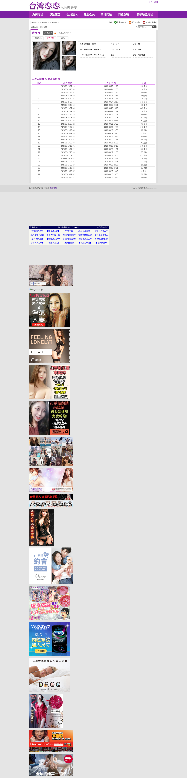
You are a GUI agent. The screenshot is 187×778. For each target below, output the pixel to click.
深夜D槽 (142, 188)
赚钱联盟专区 (145, 14)
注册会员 (89, 14)
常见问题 (106, 14)
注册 (156, 2)
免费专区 (37, 14)
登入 (150, 2)
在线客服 (53, 188)
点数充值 (54, 14)
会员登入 (72, 14)
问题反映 (123, 14)
